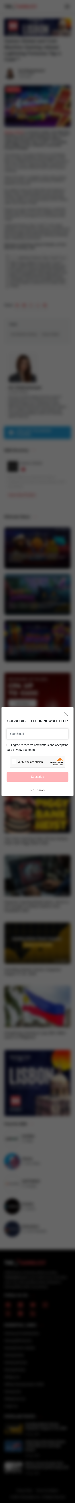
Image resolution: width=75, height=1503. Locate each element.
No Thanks (37, 790)
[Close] (65, 714)
